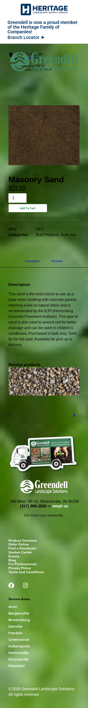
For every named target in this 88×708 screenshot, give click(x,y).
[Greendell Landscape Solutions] (44, 57)
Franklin (15, 633)
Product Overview (22, 540)
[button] (77, 57)
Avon (12, 607)
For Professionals (22, 564)
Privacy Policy (19, 568)
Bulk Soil (68, 235)
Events (13, 556)
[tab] (57, 263)
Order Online (18, 544)
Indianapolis (19, 646)
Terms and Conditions (26, 572)
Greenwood (18, 640)
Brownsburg (19, 620)
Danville (15, 626)
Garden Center (20, 552)
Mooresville (18, 659)
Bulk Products (47, 235)
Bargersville (18, 613)
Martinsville (18, 653)
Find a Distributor (22, 548)
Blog (12, 560)
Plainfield (16, 666)
